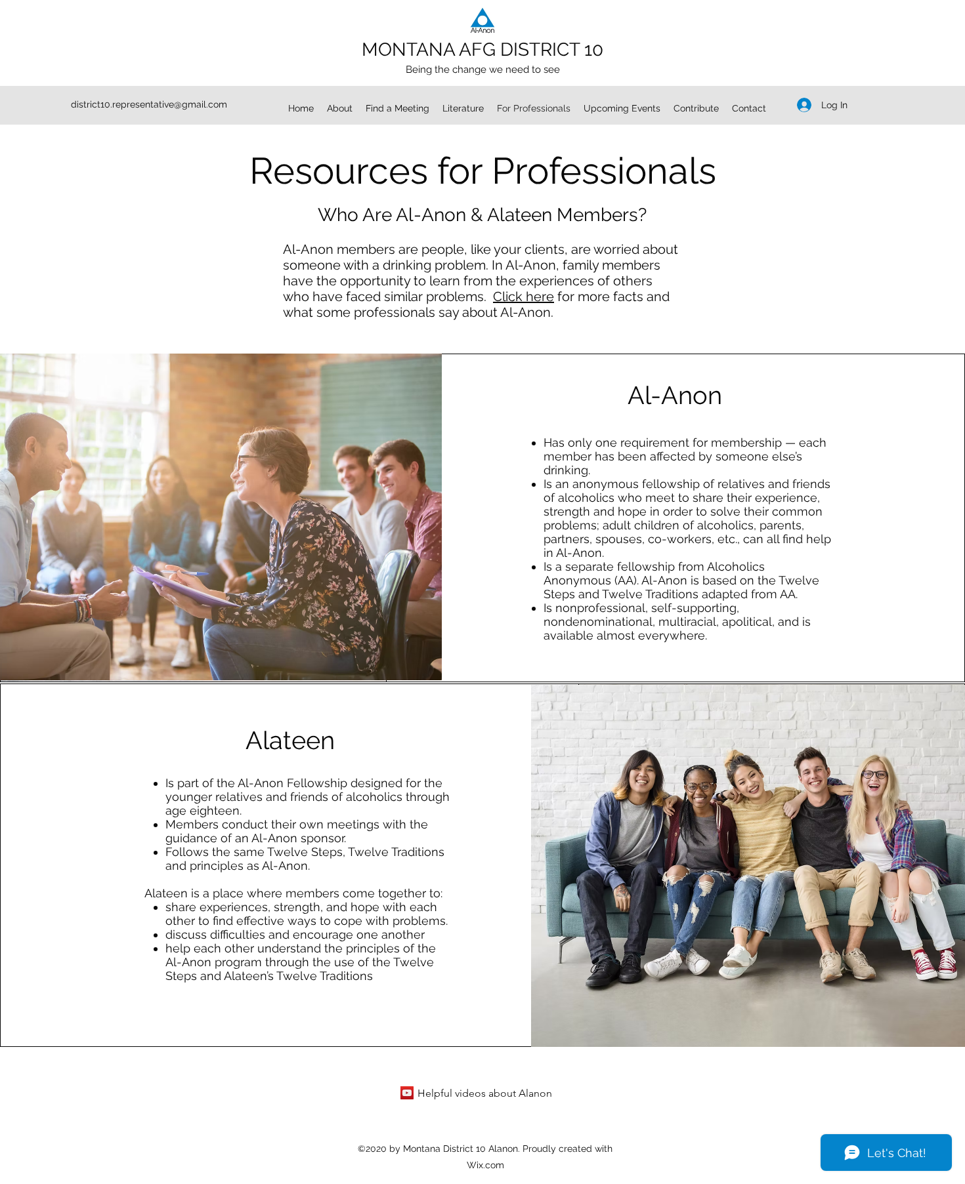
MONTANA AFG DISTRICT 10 (482, 49)
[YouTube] (407, 1092)
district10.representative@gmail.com (149, 104)
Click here (523, 296)
